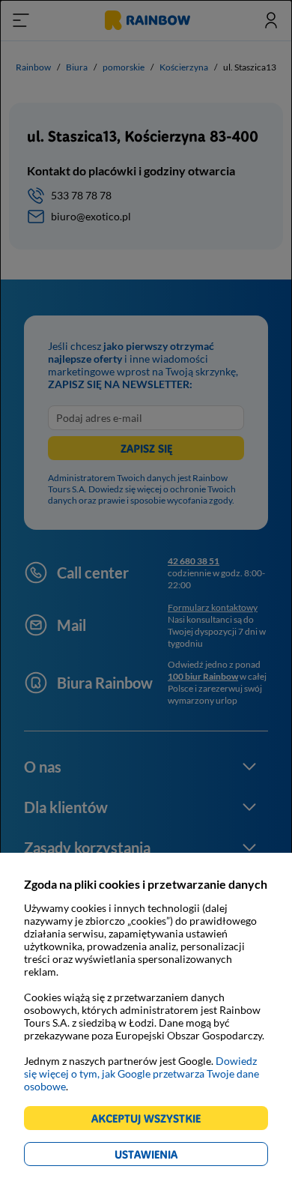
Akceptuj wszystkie (152, 1120)
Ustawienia (172, 1156)
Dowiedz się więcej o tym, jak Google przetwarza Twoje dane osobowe (141, 1073)
